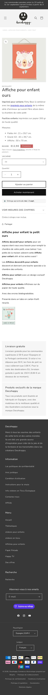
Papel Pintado (11, 550)
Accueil (8, 520)
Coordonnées (35, 683)
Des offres (10, 562)
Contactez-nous (12, 497)
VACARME (6, 156)
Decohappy (13, 672)
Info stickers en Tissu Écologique (20, 490)
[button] (5, 18)
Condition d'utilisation (15, 478)
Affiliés (8, 503)
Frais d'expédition (19, 150)
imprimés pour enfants (21, 105)
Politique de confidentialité (15, 679)
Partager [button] (8, 224)
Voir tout (32, 30)
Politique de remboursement (28, 675)
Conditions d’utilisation (36, 679)
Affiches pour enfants (17, 30)
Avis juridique (11, 472)
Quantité (5, 168)
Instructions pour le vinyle (17, 484)
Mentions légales (25, 687)
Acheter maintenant (24, 192)
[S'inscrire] (39, 597)
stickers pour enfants (15, 532)
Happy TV (9, 556)
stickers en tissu (12, 538)
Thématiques (11, 526)
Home (5, 30)
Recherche (9, 579)
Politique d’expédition (19, 683)
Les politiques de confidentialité (19, 466)
